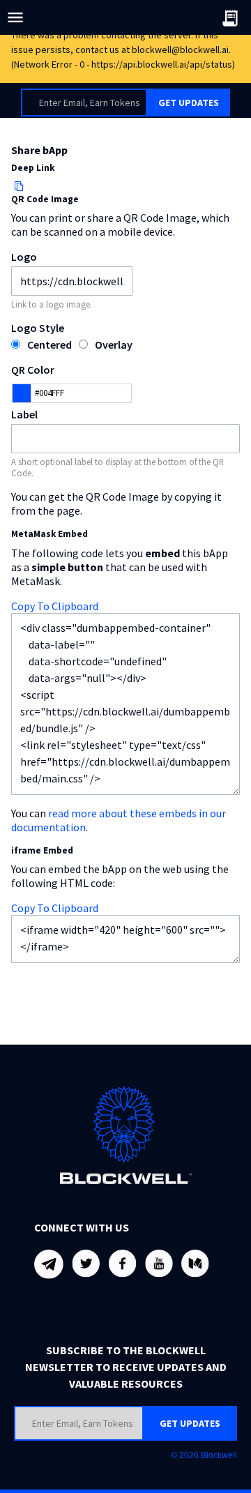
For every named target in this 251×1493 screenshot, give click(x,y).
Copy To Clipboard (54, 606)
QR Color (32, 370)
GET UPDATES (188, 102)
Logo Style (37, 328)
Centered (49, 344)
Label (24, 414)
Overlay (113, 344)
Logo (24, 257)
